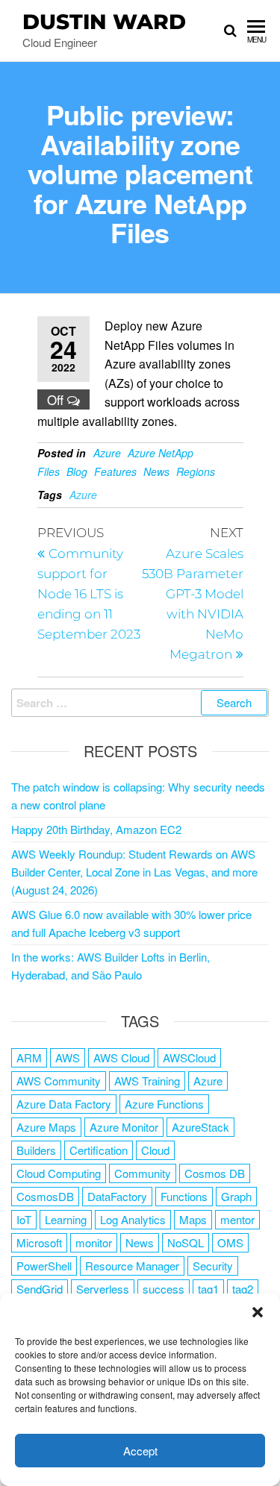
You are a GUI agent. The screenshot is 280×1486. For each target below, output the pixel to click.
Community (142, 1173)
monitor (93, 1242)
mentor (237, 1219)
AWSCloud (189, 1057)
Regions (195, 471)
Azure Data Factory (63, 1104)
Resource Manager (132, 1265)
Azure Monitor (124, 1127)
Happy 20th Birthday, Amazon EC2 (96, 829)
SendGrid (39, 1289)
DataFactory (117, 1196)
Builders (36, 1150)
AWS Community (58, 1080)
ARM (29, 1057)
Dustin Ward (104, 21)
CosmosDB (45, 1196)
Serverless (102, 1289)
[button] (257, 1312)
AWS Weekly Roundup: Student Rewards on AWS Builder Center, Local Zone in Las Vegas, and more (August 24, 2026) (134, 871)
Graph (236, 1196)
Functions (184, 1196)
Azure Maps (46, 1127)
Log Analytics (133, 1219)
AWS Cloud (121, 1057)
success (163, 1289)
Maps (193, 1219)
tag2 (242, 1289)
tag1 (208, 1289)
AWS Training (147, 1080)
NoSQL (185, 1242)
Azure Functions (164, 1104)
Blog (76, 471)
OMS (230, 1242)
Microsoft (39, 1242)
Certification (98, 1150)
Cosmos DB (214, 1173)
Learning (66, 1219)
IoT (23, 1219)
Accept (140, 1450)
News (156, 471)
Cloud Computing (58, 1173)
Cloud (155, 1150)
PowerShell (44, 1265)
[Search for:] (140, 703)
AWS (67, 1057)
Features (115, 471)
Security (213, 1265)
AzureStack (200, 1127)
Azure (107, 452)
